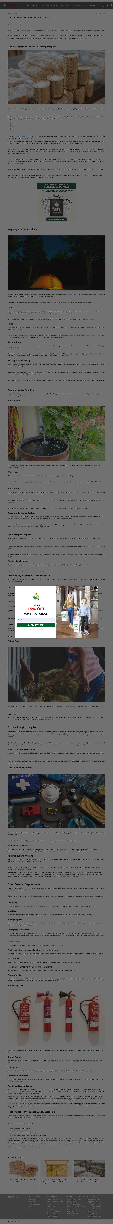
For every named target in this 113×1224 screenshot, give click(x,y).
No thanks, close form (36, 629)
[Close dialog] (95, 588)
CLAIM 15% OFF (36, 625)
